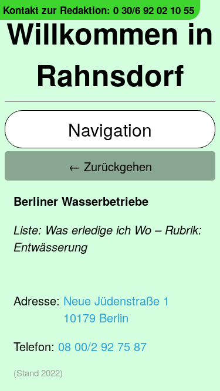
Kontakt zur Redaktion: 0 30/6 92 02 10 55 (98, 10)
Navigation (110, 129)
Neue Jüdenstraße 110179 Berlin (116, 309)
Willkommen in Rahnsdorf (110, 53)
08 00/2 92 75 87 (102, 346)
